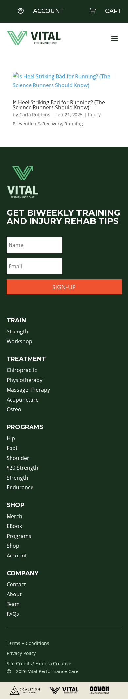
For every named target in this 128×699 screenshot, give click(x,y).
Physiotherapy (24, 381)
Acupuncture (23, 400)
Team (13, 605)
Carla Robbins (34, 114)
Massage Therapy (28, 390)
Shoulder (18, 459)
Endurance (20, 488)
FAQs (13, 614)
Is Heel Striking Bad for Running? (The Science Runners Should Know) (59, 105)
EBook (14, 527)
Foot (12, 449)
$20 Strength (22, 468)
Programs (19, 536)
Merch (14, 517)
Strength (17, 332)
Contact (16, 585)
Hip (11, 439)
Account (17, 556)
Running (73, 124)
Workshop (19, 342)
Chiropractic (22, 371)
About (14, 595)
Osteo (14, 410)
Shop (13, 546)
